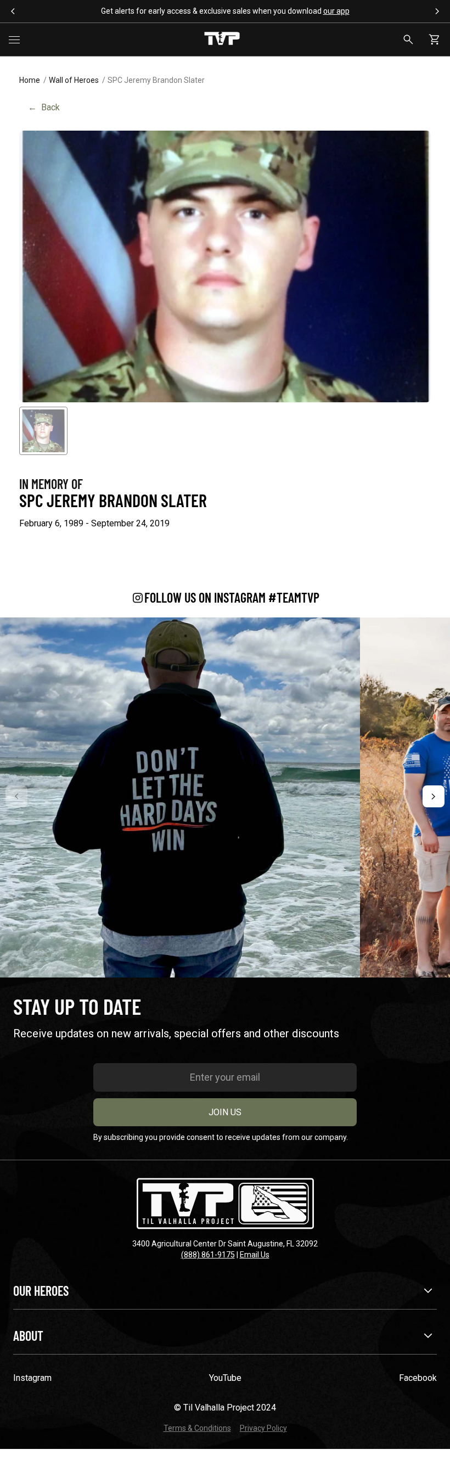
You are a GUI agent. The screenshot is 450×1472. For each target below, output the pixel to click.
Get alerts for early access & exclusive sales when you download (225, 11)
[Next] (434, 796)
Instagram (32, 1378)
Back (44, 107)
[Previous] (16, 796)
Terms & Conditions (197, 1428)
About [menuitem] (28, 1336)
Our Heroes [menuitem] (41, 1291)
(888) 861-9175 (208, 1254)
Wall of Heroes (74, 80)
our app (336, 11)
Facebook (418, 1378)
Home (29, 80)
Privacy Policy (263, 1428)
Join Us (225, 1112)
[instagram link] (180, 797)
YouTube (225, 1378)
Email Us (254, 1254)
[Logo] (222, 39)
